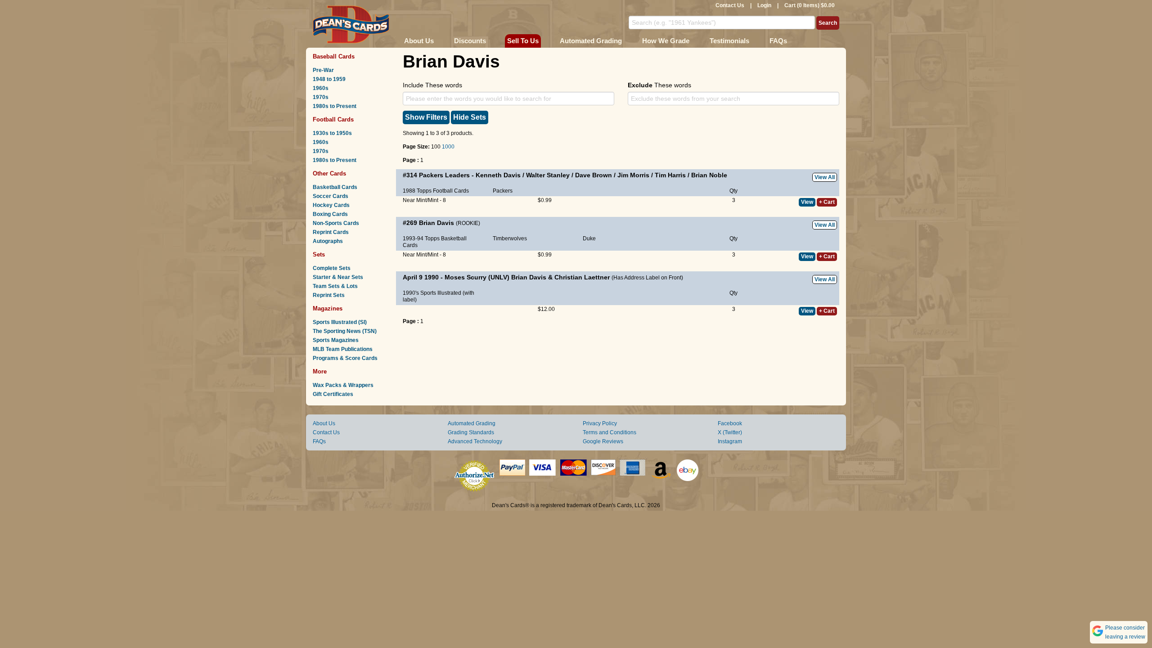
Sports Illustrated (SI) (340, 322)
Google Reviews (603, 441)
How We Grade (665, 41)
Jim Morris (633, 175)
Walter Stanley (548, 175)
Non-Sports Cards (336, 223)
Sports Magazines (336, 340)
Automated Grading (591, 41)
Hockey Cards (331, 205)
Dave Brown (593, 175)
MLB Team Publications (343, 349)
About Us (419, 41)
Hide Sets (469, 117)
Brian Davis (436, 222)
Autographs (328, 241)
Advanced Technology (475, 441)
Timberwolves (510, 238)
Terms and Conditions (609, 432)
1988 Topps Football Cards (436, 191)
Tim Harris (670, 175)
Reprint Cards (331, 232)
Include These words (432, 85)
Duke (589, 238)
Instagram (730, 441)
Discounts (470, 41)
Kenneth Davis (498, 175)
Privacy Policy (600, 423)
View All (824, 177)
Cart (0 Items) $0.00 (809, 5)
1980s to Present (334, 106)
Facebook (730, 423)
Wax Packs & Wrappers (343, 385)
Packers (503, 191)
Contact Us (730, 5)
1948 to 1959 (329, 79)
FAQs (778, 41)
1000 (448, 147)
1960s (320, 88)
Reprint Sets (329, 295)
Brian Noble (709, 175)
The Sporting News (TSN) (345, 331)
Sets (319, 254)
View (807, 202)
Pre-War (323, 70)
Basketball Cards (335, 187)
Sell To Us (523, 41)
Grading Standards (471, 432)
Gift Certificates (333, 394)
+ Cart (827, 202)
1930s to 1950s (332, 133)
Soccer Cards (330, 196)
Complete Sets (332, 268)
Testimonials (729, 41)
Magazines (327, 308)
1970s (320, 97)
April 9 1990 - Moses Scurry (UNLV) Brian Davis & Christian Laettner (506, 277)
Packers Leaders (444, 175)
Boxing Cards (330, 214)
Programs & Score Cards (345, 358)
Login (764, 5)
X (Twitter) (730, 432)
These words (659, 85)
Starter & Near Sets (338, 277)
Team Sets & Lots (335, 286)
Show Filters (426, 117)
